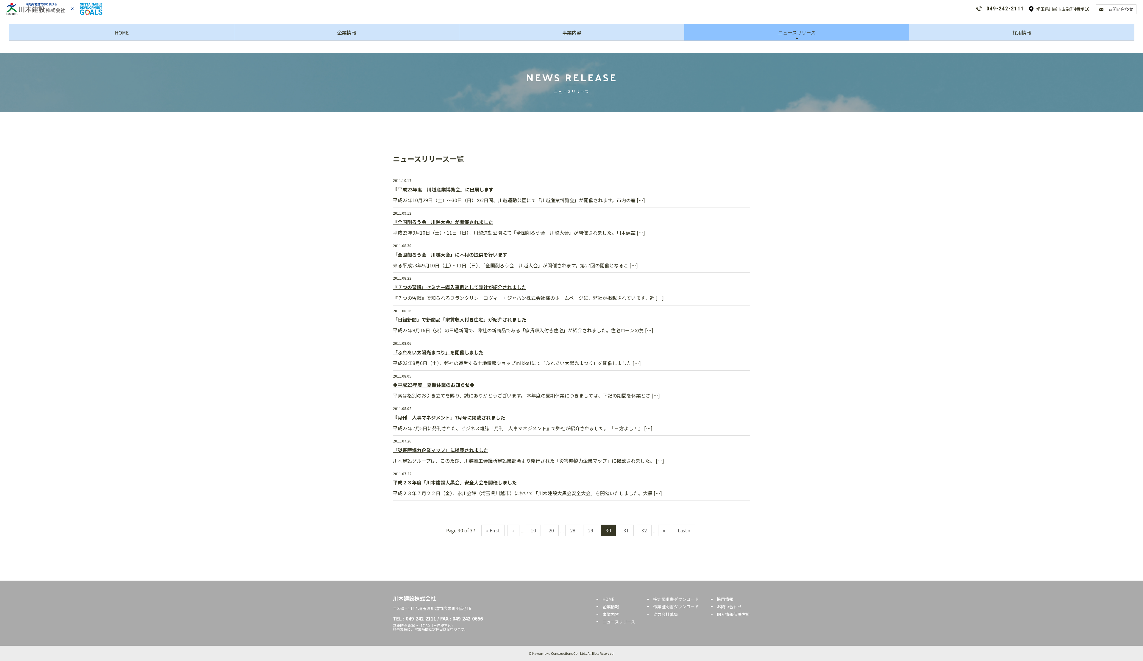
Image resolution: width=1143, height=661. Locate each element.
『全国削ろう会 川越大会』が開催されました (443, 221)
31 (626, 530)
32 (644, 530)
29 (590, 530)
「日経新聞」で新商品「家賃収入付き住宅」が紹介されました (459, 319)
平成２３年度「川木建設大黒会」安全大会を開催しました (455, 482)
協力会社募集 (665, 614)
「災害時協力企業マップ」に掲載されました (440, 449)
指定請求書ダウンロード (676, 599)
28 (572, 530)
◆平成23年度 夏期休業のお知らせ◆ (433, 384)
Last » (684, 530)
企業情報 (346, 32)
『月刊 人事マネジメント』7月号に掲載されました (449, 417)
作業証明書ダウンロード (676, 606)
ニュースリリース (797, 32)
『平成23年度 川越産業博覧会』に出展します (443, 189)
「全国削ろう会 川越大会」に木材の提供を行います (450, 254)
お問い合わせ (1120, 9)
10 (533, 530)
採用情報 (1021, 32)
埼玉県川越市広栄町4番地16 (1062, 9)
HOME (122, 32)
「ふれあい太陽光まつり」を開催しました (438, 352)
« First (493, 530)
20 (551, 530)
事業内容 (571, 32)
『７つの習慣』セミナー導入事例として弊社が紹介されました (459, 287)
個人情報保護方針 (733, 614)
